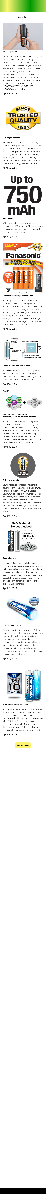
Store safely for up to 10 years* (16, 704)
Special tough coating (12, 625)
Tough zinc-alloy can (11, 558)
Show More (23, 745)
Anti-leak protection (11, 480)
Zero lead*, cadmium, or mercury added (19, 417)
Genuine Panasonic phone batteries (18, 296)
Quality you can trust (11, 138)
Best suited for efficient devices (16, 366)
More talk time (9, 218)
